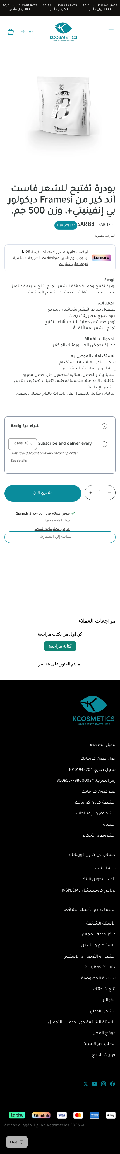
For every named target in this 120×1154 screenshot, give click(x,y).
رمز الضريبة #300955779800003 (86, 781)
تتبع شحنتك (104, 989)
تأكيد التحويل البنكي (98, 880)
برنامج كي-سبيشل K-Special (89, 891)
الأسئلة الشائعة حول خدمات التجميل (82, 1022)
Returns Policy (100, 968)
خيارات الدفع (104, 1055)
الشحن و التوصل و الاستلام (90, 957)
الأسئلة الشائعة (101, 924)
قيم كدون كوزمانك (98, 792)
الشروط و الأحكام (99, 836)
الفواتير (109, 1000)
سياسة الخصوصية (98, 979)
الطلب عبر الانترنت (99, 1044)
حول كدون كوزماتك (98, 759)
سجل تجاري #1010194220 (92, 770)
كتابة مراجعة (60, 646)
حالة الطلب (105, 869)
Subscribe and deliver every (64, 444)
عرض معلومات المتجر (52, 528)
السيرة (109, 825)
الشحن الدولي (103, 1012)
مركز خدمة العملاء (99, 935)
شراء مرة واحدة (25, 426)
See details (19, 460)
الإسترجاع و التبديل (98, 946)
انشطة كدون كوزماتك (95, 803)
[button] (10, 32)
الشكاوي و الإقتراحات (96, 814)
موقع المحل (104, 1033)
